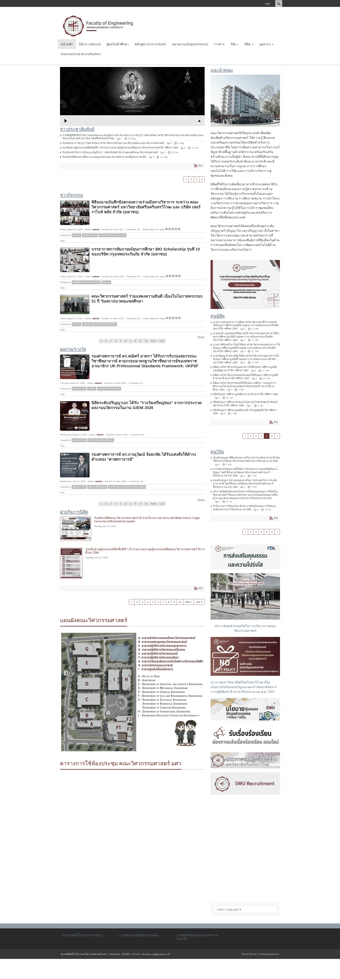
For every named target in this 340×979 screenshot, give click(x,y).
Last (161, 341)
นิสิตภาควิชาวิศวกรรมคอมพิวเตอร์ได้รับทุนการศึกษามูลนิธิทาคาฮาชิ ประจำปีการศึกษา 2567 (245, 377)
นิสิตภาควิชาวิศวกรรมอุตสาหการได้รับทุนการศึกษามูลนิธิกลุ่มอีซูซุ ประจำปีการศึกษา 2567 (245, 369)
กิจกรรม (76, 235)
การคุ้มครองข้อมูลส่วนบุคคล (139, 935)
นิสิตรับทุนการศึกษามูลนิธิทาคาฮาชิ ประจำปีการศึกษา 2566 (245, 394)
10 (146, 341)
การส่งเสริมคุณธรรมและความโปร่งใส (197, 937)
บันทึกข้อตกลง (90, 235)
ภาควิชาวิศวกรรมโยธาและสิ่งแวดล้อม (127, 487)
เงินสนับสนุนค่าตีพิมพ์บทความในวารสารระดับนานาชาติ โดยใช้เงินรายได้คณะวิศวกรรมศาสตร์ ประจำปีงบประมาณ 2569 (246, 459)
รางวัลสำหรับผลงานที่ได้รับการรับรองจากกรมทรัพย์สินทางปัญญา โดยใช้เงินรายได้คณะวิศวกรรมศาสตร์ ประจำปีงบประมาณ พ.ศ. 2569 (245, 472)
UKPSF (91, 388)
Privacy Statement (269, 954)
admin (95, 229)
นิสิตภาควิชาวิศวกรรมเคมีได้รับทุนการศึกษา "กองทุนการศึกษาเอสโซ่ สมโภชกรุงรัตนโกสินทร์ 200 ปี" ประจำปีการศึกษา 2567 (244, 386)
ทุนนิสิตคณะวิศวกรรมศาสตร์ (86, 282)
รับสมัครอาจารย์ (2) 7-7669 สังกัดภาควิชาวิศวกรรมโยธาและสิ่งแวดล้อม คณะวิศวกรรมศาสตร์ (113, 143)
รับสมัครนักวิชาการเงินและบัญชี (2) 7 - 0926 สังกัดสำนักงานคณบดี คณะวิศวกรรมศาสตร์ (110, 152)
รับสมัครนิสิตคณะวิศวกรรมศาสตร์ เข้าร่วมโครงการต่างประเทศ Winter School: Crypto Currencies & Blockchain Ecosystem (132, 528)
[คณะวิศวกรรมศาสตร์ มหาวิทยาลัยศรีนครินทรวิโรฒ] (98, 25)
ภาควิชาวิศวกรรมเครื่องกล (100, 440)
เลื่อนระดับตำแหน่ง (97, 487)
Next (153, 341)
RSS (202, 337)
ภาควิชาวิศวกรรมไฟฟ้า (109, 388)
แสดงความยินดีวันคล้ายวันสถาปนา (99, 324)
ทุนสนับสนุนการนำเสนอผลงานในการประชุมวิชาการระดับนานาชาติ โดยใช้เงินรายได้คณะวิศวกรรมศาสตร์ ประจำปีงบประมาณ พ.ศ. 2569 (245, 483)
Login (267, 3)
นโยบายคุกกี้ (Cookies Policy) (82, 935)
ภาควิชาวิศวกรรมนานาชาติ (113, 235)
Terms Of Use (249, 954)
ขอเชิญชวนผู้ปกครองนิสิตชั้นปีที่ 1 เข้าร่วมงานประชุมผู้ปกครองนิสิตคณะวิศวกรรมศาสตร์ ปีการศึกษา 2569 (120, 147)
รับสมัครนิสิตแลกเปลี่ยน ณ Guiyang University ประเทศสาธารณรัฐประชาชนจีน (104, 156)
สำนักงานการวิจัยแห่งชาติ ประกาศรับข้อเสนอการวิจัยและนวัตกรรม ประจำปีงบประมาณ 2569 (244, 508)
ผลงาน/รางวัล (79, 388)
